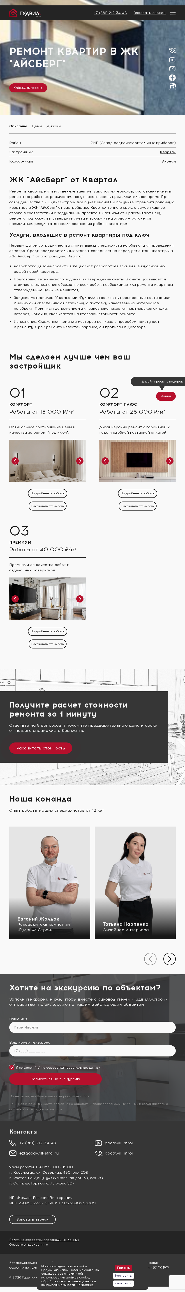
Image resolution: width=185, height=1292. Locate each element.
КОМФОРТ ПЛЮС (118, 404)
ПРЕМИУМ (20, 542)
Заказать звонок (150, 13)
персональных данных (82, 1068)
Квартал (168, 152)
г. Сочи (16, 1183)
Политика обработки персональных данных (44, 1240)
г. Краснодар (21, 1172)
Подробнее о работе (48, 493)
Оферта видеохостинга (28, 1244)
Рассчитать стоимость (47, 506)
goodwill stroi (119, 1143)
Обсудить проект (28, 88)
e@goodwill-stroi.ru (39, 1153)
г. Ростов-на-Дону (26, 1178)
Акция (166, 396)
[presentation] (150, 959)
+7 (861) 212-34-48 (110, 13)
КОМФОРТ (20, 404)
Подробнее (85, 1285)
